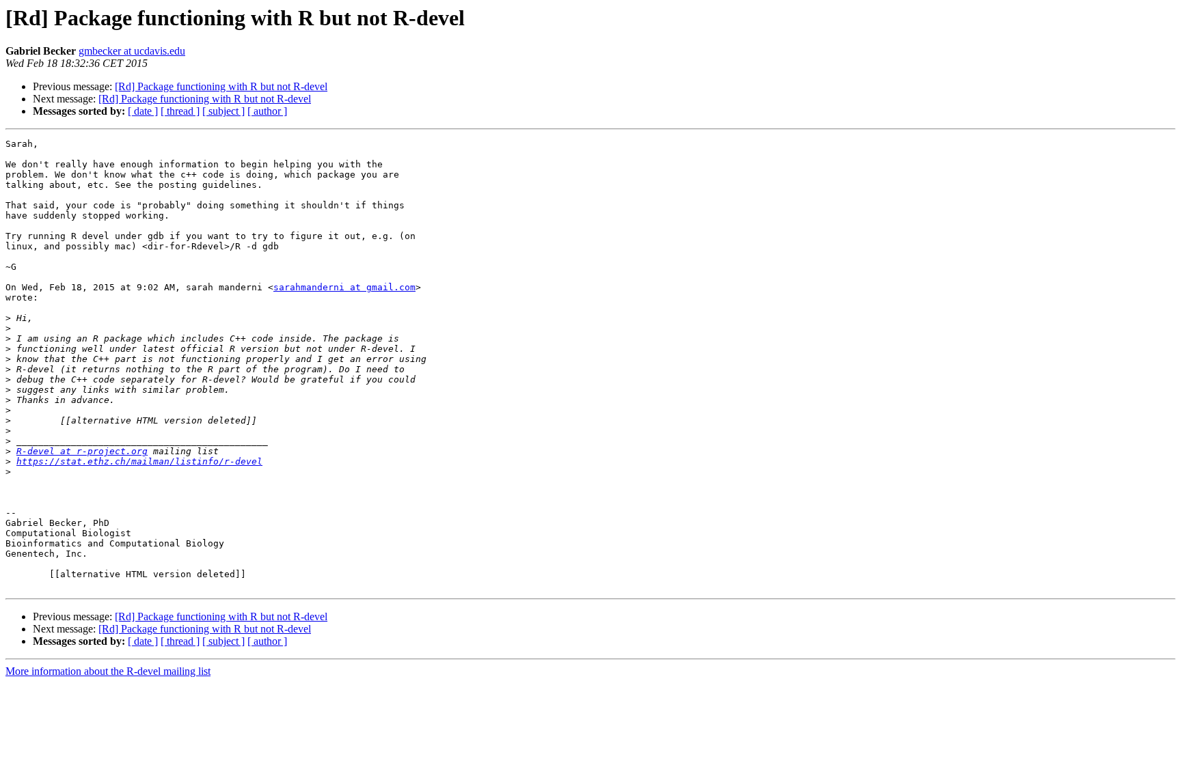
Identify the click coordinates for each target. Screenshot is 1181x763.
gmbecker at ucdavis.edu (132, 51)
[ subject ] (223, 111)
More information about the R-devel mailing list (108, 671)
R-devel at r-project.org (82, 451)
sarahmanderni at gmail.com (344, 287)
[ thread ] (180, 111)
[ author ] (267, 111)
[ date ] (143, 111)
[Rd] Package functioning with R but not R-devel (221, 86)
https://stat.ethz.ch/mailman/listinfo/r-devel (139, 461)
